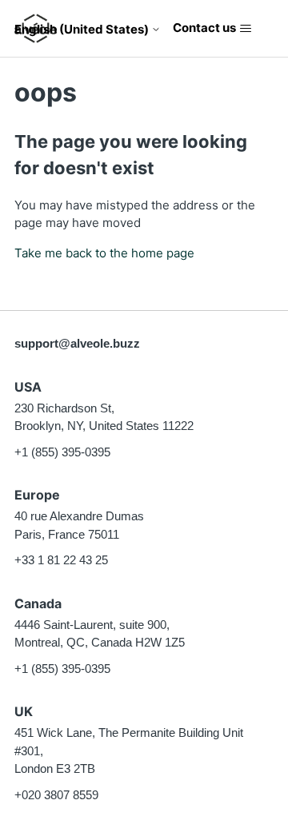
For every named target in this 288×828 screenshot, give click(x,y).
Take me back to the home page (104, 253)
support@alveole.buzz (77, 343)
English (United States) (82, 29)
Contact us (204, 27)
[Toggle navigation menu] (245, 29)
